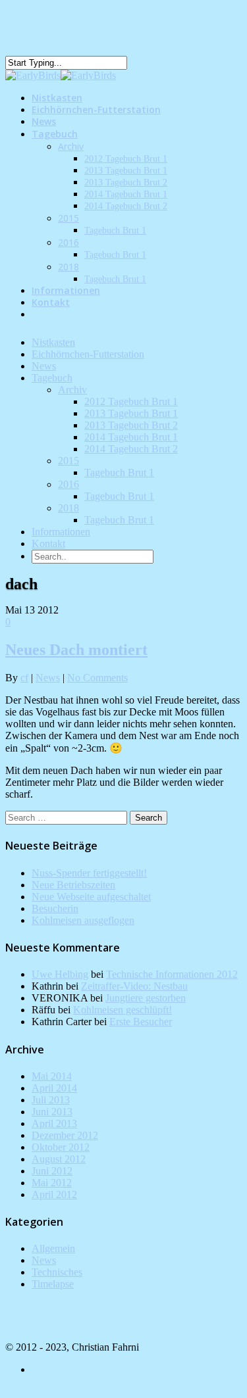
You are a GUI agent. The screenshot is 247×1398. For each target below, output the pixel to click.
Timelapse (53, 1284)
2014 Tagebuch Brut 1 (125, 194)
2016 (68, 242)
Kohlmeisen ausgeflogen (83, 920)
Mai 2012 (52, 1182)
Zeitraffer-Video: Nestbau (134, 986)
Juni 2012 (52, 1170)
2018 (68, 266)
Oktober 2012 (61, 1147)
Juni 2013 (52, 1111)
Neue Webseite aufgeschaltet (91, 896)
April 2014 (54, 1088)
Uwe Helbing (60, 974)
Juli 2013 (51, 1099)
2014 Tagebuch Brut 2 (125, 206)
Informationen (61, 531)
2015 (68, 218)
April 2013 (54, 1123)
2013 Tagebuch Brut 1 (125, 171)
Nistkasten (53, 342)
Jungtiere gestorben (145, 997)
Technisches (57, 1272)
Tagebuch (55, 134)
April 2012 (54, 1194)
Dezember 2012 (65, 1135)
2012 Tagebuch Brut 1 (125, 159)
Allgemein (53, 1248)
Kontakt (51, 302)
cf (24, 677)
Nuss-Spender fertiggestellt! (89, 873)
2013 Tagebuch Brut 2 (125, 182)
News (44, 366)
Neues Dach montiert (76, 649)
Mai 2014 (52, 1076)
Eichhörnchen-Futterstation (96, 109)
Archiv (71, 146)
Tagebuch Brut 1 (115, 230)
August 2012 (59, 1159)
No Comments (97, 677)
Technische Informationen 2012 (172, 974)
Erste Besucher (140, 1021)
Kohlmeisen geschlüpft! (122, 1009)
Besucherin (55, 908)
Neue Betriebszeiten (73, 884)
